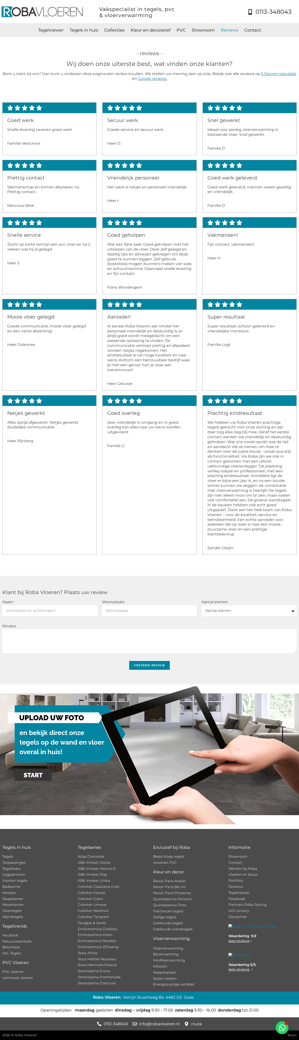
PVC (181, 30)
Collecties (114, 30)
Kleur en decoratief (151, 30)
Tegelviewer (51, 30)
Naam (8, 602)
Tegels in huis (84, 30)
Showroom (203, 30)
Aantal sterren (215, 602)
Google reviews (152, 78)
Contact (252, 30)
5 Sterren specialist (278, 74)
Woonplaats (113, 602)
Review (9, 626)
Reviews (229, 30)
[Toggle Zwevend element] (282, 1027)
